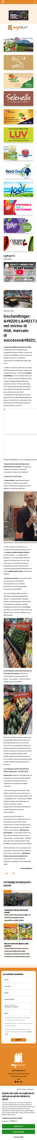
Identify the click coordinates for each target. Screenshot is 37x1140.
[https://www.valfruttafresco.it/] (18, 82)
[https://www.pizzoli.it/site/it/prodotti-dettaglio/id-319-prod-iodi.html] (18, 191)
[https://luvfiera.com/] (18, 136)
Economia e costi (10, 925)
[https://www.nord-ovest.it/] (18, 173)
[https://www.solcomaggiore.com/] (18, 64)
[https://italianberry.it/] (18, 227)
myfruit (7, 892)
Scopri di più (8, 259)
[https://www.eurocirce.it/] (18, 46)
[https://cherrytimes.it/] (18, 245)
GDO (13, 873)
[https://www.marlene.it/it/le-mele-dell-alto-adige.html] (18, 154)
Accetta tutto (18, 1126)
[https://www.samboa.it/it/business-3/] (18, 209)
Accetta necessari (18, 1132)
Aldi (6, 873)
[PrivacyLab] (13, 1121)
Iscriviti (18, 1040)
